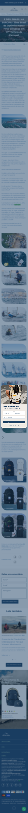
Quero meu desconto (14, 422)
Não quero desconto (14, 425)
